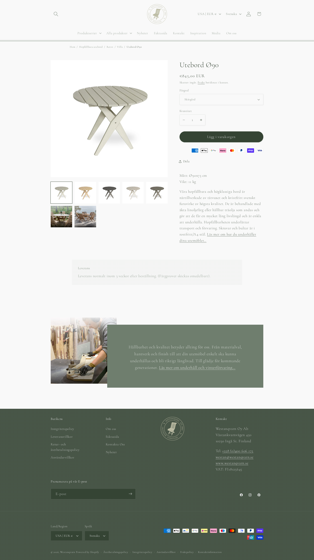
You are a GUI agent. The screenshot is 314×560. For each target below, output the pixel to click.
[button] (56, 14)
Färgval (184, 90)
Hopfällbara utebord (91, 46)
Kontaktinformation (210, 551)
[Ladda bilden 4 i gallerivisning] (133, 192)
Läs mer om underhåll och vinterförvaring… (197, 367)
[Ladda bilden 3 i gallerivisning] (109, 192)
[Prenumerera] (130, 493)
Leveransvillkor (62, 436)
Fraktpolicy (187, 551)
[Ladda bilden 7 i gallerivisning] (85, 216)
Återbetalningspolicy (115, 551)
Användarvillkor (63, 457)
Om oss (111, 429)
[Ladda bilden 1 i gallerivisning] (61, 192)
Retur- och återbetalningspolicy (65, 447)
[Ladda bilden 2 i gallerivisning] (85, 192)
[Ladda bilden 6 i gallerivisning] (61, 216)
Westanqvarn (67, 551)
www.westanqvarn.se (232, 463)
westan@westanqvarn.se (234, 457)
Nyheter (111, 452)
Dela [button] (186, 161)
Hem (72, 46)
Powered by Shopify (87, 551)
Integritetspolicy (62, 429)
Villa (120, 46)
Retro (110, 46)
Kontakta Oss (115, 444)
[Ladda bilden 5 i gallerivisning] (157, 192)
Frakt (201, 82)
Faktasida (112, 436)
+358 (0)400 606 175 (237, 450)
